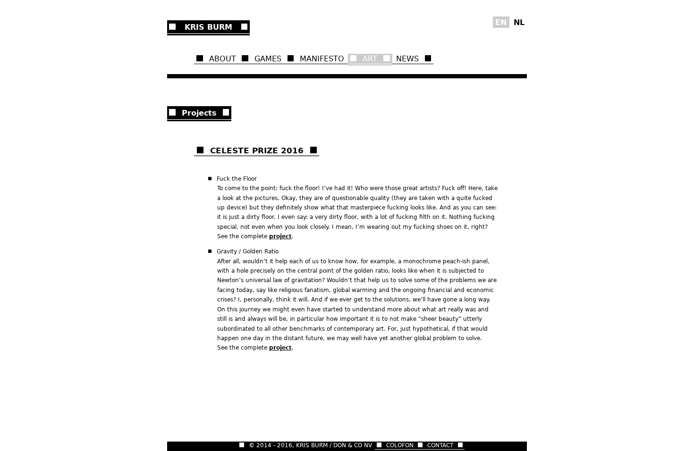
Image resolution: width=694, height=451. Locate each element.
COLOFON (400, 445)
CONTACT (440, 445)
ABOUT (222, 58)
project (280, 236)
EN (501, 21)
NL (519, 21)
